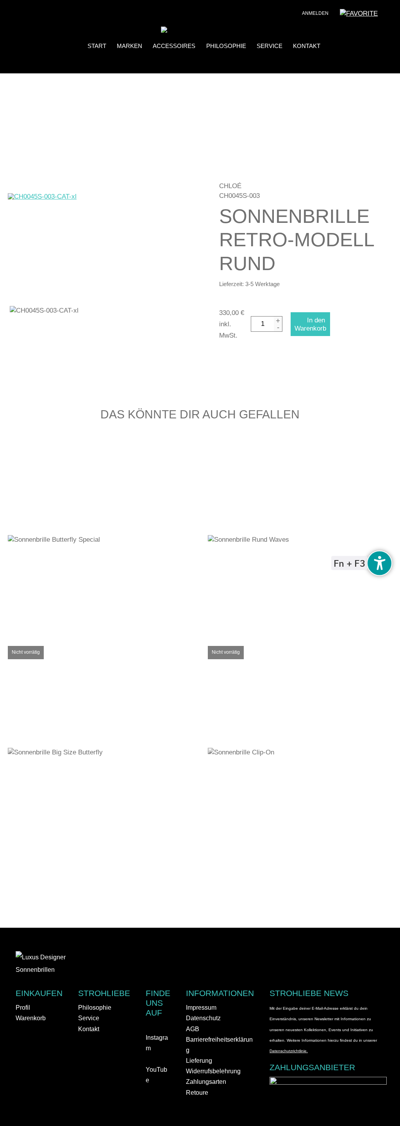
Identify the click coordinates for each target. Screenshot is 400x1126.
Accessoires (174, 46)
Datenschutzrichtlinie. (289, 1051)
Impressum (201, 1007)
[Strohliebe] (176, 30)
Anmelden (315, 13)
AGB (192, 1029)
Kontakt (306, 46)
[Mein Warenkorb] (388, 16)
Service (269, 46)
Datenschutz (203, 1018)
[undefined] (379, 563)
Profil (23, 1007)
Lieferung (199, 1060)
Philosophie (226, 46)
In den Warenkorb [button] (105, 533)
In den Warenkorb (310, 324)
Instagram (157, 1042)
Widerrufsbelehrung (213, 1071)
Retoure (197, 1092)
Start (97, 46)
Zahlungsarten (206, 1081)
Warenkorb (31, 1018)
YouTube (156, 1074)
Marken (129, 46)
